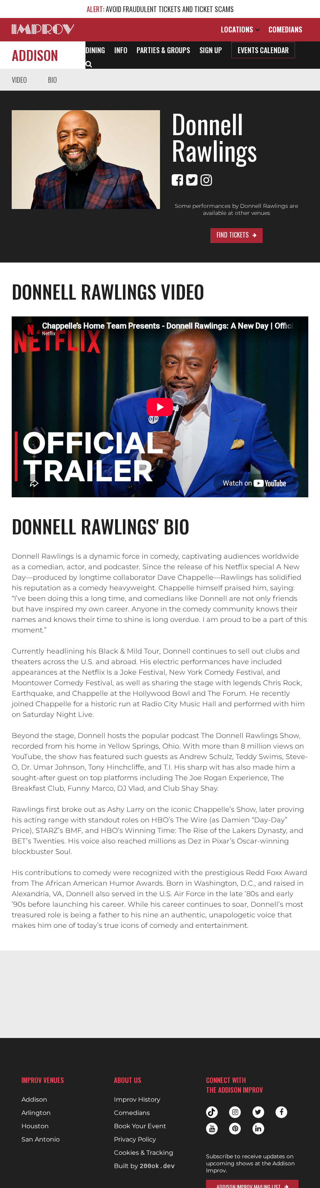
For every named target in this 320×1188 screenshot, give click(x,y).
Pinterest (235, 1128)
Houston (35, 1126)
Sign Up (210, 50)
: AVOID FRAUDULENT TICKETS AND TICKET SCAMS (160, 9)
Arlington (36, 1113)
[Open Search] (88, 63)
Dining (95, 50)
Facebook (281, 1112)
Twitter (258, 1112)
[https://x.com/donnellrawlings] (191, 180)
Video (19, 80)
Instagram (235, 1112)
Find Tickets (233, 234)
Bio (52, 80)
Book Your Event (140, 1126)
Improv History (137, 1100)
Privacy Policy (135, 1139)
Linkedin (258, 1128)
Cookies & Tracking (143, 1153)
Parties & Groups (163, 50)
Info (120, 50)
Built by (144, 1166)
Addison (35, 55)
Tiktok (212, 1112)
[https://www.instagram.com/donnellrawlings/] (206, 180)
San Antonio (40, 1139)
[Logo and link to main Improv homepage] (43, 29)
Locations (238, 29)
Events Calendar (263, 50)
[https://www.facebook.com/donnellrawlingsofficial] (177, 180)
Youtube (212, 1128)
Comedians (285, 29)
